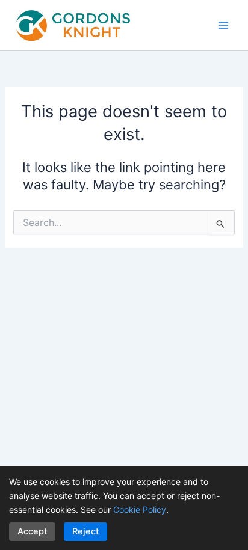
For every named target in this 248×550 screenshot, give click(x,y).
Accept (32, 531)
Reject (85, 531)
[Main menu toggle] (223, 25)
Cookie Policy (139, 509)
